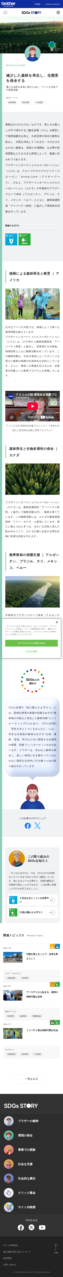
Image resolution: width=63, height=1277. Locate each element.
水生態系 (39, 102)
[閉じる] (56, 622)
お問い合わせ (9, 1264)
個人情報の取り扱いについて (17, 1252)
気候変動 (12, 102)
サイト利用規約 (10, 1245)
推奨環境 (7, 1258)
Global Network (53, 4)
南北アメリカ (12, 98)
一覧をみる (31, 1078)
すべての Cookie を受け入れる (31, 643)
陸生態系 (26, 102)
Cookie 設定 (31, 651)
